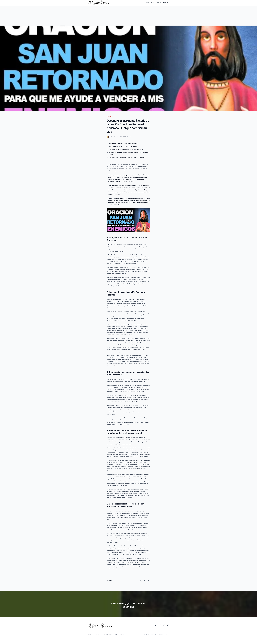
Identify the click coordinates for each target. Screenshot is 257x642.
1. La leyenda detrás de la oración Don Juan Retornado (123, 143)
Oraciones (110, 116)
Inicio (147, 2)
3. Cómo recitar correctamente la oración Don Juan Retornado (126, 149)
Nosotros (90, 634)
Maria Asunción (115, 136)
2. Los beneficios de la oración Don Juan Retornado (123, 146)
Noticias (158, 2)
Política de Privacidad (107, 634)
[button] (128, 220)
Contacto (97, 634)
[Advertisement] (128, 15)
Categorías (165, 2)
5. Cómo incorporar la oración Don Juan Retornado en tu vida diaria (127, 157)
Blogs (152, 2)
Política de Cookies (119, 634)
